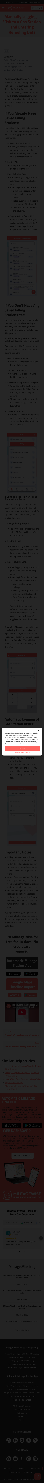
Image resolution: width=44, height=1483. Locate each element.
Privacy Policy (19, 752)
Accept (22, 748)
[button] (38, 730)
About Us (27, 752)
